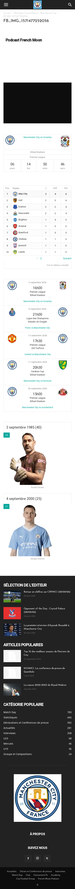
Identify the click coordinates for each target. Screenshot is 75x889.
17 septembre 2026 (37, 362)
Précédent (9, 258)
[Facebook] (28, 858)
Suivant (67, 258)
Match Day (17, 874)
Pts (66, 188)
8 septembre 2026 (37, 309)
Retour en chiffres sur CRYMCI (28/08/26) (47, 592)
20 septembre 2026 (37, 388)
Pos (7, 188)
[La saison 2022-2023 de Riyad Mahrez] (12, 689)
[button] (6, 4)
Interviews (60, 871)
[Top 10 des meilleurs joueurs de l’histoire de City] (12, 656)
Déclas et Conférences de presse (36, 871)
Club (28, 874)
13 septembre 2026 (37, 335)
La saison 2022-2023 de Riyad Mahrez (45, 685)
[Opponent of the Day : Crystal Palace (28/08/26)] (12, 613)
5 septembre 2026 (37, 282)
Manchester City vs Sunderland (37, 407)
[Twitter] (46, 858)
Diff (55, 188)
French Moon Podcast (48, 878)
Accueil (6, 13)
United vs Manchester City (38, 354)
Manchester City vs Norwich (37, 381)
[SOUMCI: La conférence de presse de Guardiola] (12, 673)
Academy (55, 874)
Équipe (16, 188)
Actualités (12, 871)
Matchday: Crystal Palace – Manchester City (35, 13)
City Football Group (25, 878)
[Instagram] (37, 858)
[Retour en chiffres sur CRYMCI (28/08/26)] (12, 596)
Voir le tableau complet (58, 265)
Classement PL (40, 874)
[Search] (70, 4)
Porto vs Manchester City (37, 327)
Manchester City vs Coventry (38, 137)
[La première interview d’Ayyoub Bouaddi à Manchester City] (12, 630)
